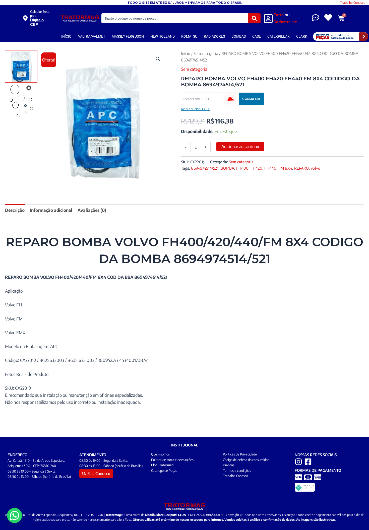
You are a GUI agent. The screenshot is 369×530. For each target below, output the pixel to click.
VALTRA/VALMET (91, 36)
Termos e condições (237, 471)
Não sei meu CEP (195, 108)
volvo (315, 168)
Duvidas (228, 465)
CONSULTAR (251, 99)
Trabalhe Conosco (352, 3)
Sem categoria (206, 53)
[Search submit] (254, 18)
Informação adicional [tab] (51, 210)
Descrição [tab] (15, 210)
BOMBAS (238, 36)
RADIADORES (214, 36)
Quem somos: (160, 454)
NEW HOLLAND (162, 36)
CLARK (301, 36)
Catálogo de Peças (164, 471)
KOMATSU (189, 36)
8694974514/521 (205, 168)
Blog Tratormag (162, 465)
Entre (278, 14)
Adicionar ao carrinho (240, 146)
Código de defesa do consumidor (246, 460)
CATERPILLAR (278, 36)
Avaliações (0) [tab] (92, 210)
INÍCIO (66, 36)
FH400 (242, 168)
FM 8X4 (285, 168)
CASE (256, 36)
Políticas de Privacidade (240, 454)
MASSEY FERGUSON (128, 36)
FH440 (270, 168)
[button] (157, 58)
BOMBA (227, 168)
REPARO (301, 168)
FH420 (256, 168)
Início (185, 53)
